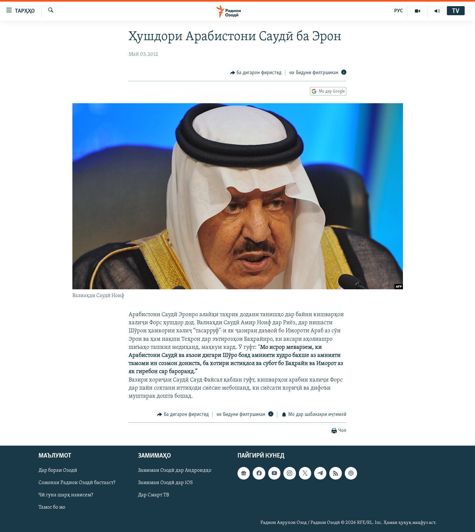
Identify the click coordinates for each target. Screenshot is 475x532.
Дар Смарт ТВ (153, 495)
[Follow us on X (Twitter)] (305, 473)
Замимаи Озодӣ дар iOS (165, 482)
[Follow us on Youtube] (274, 473)
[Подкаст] (351, 473)
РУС (398, 11)
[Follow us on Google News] (244, 473)
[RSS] (335, 473)
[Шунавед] (437, 11)
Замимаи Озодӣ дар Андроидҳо (174, 470)
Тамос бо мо (51, 507)
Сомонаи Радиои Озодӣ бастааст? (76, 482)
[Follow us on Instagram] (289, 473)
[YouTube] (418, 11)
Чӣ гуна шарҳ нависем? (65, 495)
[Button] (256, 73)
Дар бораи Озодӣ (57, 470)
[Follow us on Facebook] (259, 473)
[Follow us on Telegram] (320, 473)
